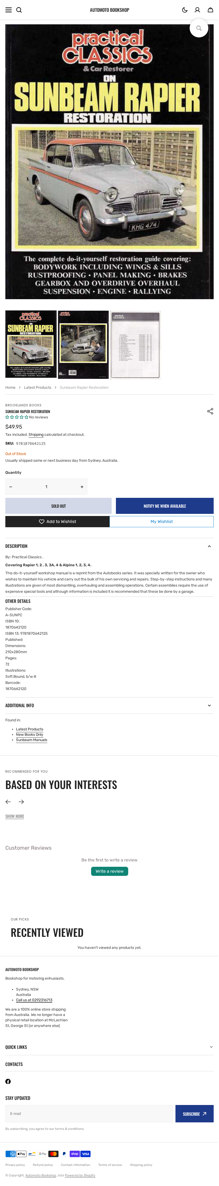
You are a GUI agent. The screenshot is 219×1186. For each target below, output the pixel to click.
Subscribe (187, 1114)
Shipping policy (141, 1165)
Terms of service (110, 1165)
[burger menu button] (8, 10)
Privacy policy (15, 1165)
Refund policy (43, 1165)
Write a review (110, 871)
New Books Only (29, 734)
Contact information (75, 1165)
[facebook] (8, 1081)
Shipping (36, 434)
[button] (184, 10)
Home (10, 387)
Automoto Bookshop (40, 1175)
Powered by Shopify (80, 1175)
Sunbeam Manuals (31, 740)
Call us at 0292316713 (34, 1000)
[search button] (19, 10)
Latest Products (29, 729)
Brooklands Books (23, 405)
